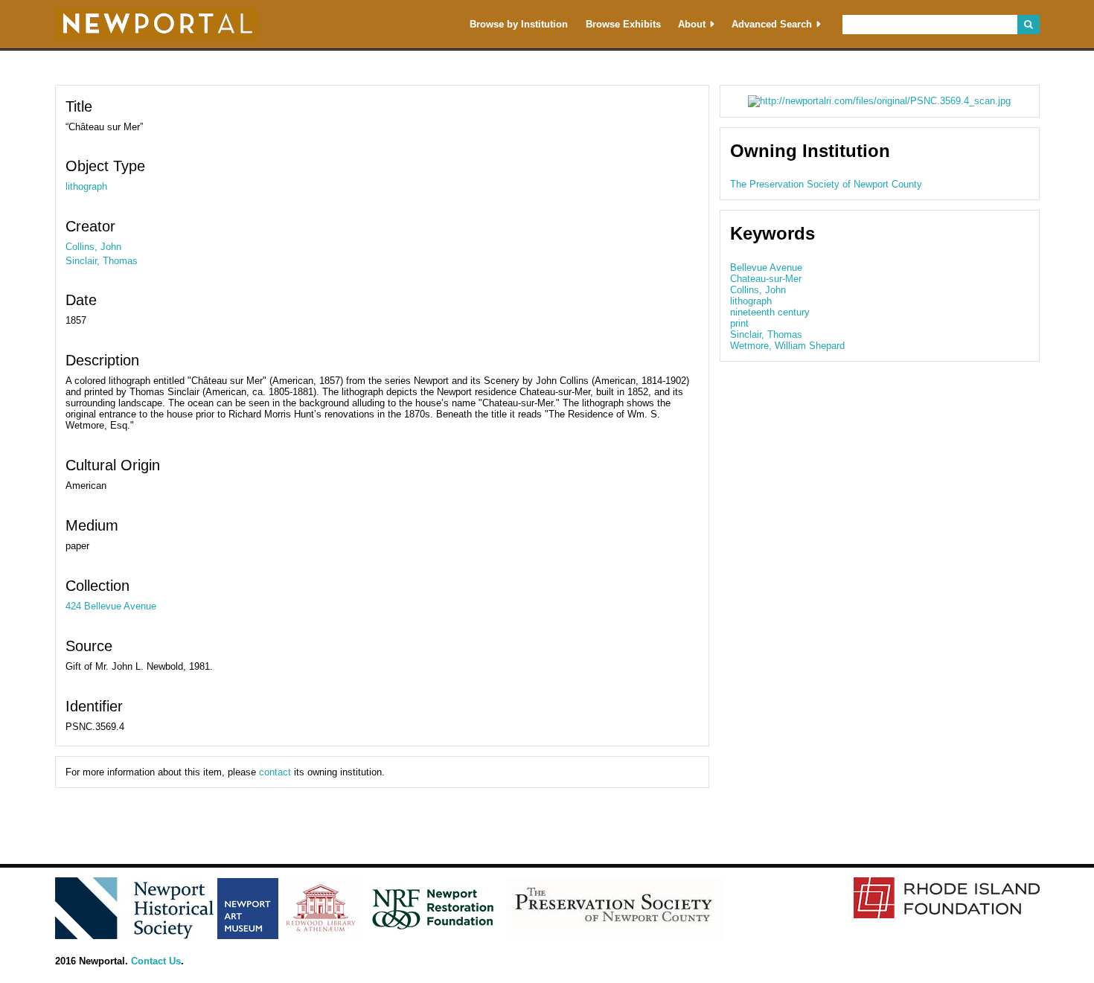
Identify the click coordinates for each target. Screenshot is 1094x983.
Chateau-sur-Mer (766, 278)
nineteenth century (770, 312)
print (739, 323)
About (692, 24)
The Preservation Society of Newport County (826, 184)
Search (1028, 24)
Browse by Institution (519, 24)
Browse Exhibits (623, 24)
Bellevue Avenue (766, 267)
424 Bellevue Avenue (110, 606)
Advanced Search (772, 24)
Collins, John (93, 246)
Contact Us (156, 961)
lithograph (86, 186)
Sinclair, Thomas (101, 260)
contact (275, 772)
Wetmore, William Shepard (787, 345)
